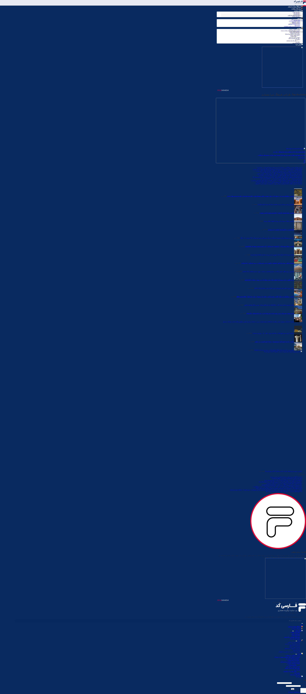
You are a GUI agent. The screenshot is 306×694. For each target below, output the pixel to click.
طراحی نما (297, 39)
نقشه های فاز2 (296, 635)
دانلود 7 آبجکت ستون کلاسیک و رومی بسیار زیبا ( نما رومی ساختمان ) (284, 483)
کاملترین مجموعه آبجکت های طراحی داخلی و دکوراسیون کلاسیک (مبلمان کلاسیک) (280, 175)
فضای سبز (297, 41)
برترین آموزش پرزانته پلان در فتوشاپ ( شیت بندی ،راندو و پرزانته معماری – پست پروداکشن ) (277, 486)
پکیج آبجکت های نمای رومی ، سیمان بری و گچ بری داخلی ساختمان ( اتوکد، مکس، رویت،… (278, 170)
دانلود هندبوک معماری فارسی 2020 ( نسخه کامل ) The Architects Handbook (281, 485)
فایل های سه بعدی (296, 42)
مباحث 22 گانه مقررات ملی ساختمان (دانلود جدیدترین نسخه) (286, 477)
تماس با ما (298, 44)
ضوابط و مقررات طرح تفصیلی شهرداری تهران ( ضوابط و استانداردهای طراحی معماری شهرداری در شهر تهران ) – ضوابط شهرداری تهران (266, 489)
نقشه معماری (297, 10)
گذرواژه (303, 686)
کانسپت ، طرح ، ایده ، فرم (294, 37)
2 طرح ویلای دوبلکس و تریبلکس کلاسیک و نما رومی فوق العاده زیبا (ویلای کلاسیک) (280, 481)
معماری (299, 28)
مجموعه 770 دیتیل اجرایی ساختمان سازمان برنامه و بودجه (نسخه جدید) (283, 480)
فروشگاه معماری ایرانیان (294, 6)
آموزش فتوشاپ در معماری (294, 20)
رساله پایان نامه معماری (295, 32)
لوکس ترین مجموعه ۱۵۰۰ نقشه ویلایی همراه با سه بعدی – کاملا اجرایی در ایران (281, 178)
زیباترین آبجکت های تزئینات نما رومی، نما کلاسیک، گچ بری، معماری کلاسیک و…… (281, 172)
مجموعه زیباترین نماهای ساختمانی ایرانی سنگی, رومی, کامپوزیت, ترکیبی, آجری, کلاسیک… (278, 183)
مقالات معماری (293, 36)
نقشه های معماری (296, 12)
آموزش (299, 18)
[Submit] (302, 623)
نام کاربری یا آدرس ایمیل (299, 683)
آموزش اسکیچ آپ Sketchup (294, 24)
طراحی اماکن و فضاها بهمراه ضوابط (290, 661)
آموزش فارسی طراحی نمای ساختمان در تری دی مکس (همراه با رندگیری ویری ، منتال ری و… (277, 169)
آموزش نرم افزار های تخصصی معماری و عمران (290, 30)
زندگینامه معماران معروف (294, 31)
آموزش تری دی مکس (295, 19)
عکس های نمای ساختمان (291, 40)
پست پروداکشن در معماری (294, 29)
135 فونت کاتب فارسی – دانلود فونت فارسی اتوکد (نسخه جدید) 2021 (284, 491)
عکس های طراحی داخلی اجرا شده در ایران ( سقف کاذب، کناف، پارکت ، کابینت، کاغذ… (279, 174)
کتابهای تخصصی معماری (295, 35)
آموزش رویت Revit (296, 23)
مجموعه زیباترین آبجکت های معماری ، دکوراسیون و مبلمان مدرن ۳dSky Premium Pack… (278, 182)
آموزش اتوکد (297, 25)
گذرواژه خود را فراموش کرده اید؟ (297, 692)
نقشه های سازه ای (295, 638)
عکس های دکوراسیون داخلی (294, 38)
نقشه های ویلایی (296, 13)
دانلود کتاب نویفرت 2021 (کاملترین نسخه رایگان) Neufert (287, 478)
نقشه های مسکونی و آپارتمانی (292, 637)
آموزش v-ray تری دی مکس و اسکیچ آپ (292, 26)
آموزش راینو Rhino (296, 21)
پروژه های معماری (296, 8)
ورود (293, 689)
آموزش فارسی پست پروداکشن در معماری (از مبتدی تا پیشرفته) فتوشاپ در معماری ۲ (279, 167)
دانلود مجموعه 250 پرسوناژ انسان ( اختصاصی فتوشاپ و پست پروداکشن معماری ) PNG (279, 488)
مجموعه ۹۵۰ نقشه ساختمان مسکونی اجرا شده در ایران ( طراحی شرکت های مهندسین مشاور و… (276, 180)
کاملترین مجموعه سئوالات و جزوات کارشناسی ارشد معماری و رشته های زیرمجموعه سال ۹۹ (277, 177)
